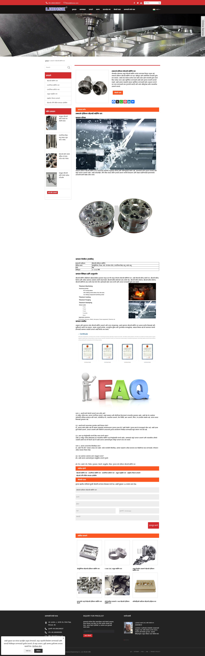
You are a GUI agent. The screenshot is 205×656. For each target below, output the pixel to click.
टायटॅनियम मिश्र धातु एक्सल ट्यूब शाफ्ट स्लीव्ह (63, 137)
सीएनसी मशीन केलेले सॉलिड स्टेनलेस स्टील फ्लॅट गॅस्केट (64, 156)
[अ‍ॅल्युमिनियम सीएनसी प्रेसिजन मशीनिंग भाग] (89, 553)
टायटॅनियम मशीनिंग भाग (53, 85)
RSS (142, 651)
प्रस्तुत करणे (153, 525)
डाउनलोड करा (107, 9)
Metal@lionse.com (72, 3)
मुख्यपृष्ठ (74, 9)
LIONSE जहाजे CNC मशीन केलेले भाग (144, 623)
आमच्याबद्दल (83, 9)
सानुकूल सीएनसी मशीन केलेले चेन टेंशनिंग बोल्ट (63, 119)
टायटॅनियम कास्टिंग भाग (53, 89)
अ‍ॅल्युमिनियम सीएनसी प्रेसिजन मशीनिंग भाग (88, 569)
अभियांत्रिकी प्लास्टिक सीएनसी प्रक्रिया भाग (144, 601)
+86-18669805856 (56, 632)
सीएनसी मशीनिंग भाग (60, 61)
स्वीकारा (38, 651)
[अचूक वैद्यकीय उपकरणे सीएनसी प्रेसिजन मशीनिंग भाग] (145, 553)
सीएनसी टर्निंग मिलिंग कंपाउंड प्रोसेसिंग (57, 103)
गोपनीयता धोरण (37, 646)
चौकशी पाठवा (117, 9)
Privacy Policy (155, 651)
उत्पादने (91, 9)
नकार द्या (28, 651)
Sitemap (136, 651)
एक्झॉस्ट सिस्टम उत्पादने (53, 98)
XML (147, 651)
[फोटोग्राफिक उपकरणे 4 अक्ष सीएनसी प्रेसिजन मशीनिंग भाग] (117, 585)
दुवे (131, 651)
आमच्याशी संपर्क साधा (129, 9)
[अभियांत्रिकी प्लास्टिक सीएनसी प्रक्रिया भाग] (145, 585)
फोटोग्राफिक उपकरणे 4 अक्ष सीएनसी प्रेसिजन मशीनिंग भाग (117, 602)
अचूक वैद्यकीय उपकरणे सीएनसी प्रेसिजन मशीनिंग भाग (143, 569)
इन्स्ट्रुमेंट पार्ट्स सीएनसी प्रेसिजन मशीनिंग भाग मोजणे (89, 602)
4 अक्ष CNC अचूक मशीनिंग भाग (113, 569)
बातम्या (98, 9)
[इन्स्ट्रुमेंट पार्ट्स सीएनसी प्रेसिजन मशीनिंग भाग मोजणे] (89, 585)
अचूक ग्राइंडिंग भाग (52, 94)
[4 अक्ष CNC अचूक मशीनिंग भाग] (117, 553)
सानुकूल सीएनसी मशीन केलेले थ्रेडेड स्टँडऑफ (64, 175)
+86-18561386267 (57, 628)
